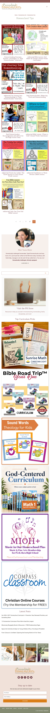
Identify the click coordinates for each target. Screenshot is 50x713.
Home (16, 15)
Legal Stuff (25, 708)
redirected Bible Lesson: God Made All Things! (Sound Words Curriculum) (37, 58)
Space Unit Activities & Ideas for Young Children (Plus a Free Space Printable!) (23, 629)
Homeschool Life (22, 15)
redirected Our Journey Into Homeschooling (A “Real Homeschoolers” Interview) (13, 97)
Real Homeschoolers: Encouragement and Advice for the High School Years (13, 135)
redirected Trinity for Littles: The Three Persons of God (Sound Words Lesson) (13, 174)
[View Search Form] (3, 1)
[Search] (45, 273)
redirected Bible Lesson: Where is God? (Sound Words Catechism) (37, 135)
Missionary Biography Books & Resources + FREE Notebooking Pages (21, 625)
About (3, 708)
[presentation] (13, 40)
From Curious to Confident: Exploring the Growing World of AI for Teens (21, 632)
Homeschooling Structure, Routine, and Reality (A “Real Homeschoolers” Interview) (13, 58)
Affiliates (20, 708)
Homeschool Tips (31, 15)
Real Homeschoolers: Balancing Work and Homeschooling (37, 96)
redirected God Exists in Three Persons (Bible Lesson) (37, 174)
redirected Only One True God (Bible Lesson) (13, 212)
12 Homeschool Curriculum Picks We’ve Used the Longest (18, 621)
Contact (15, 708)
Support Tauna (9, 708)
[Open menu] (47, 7)
